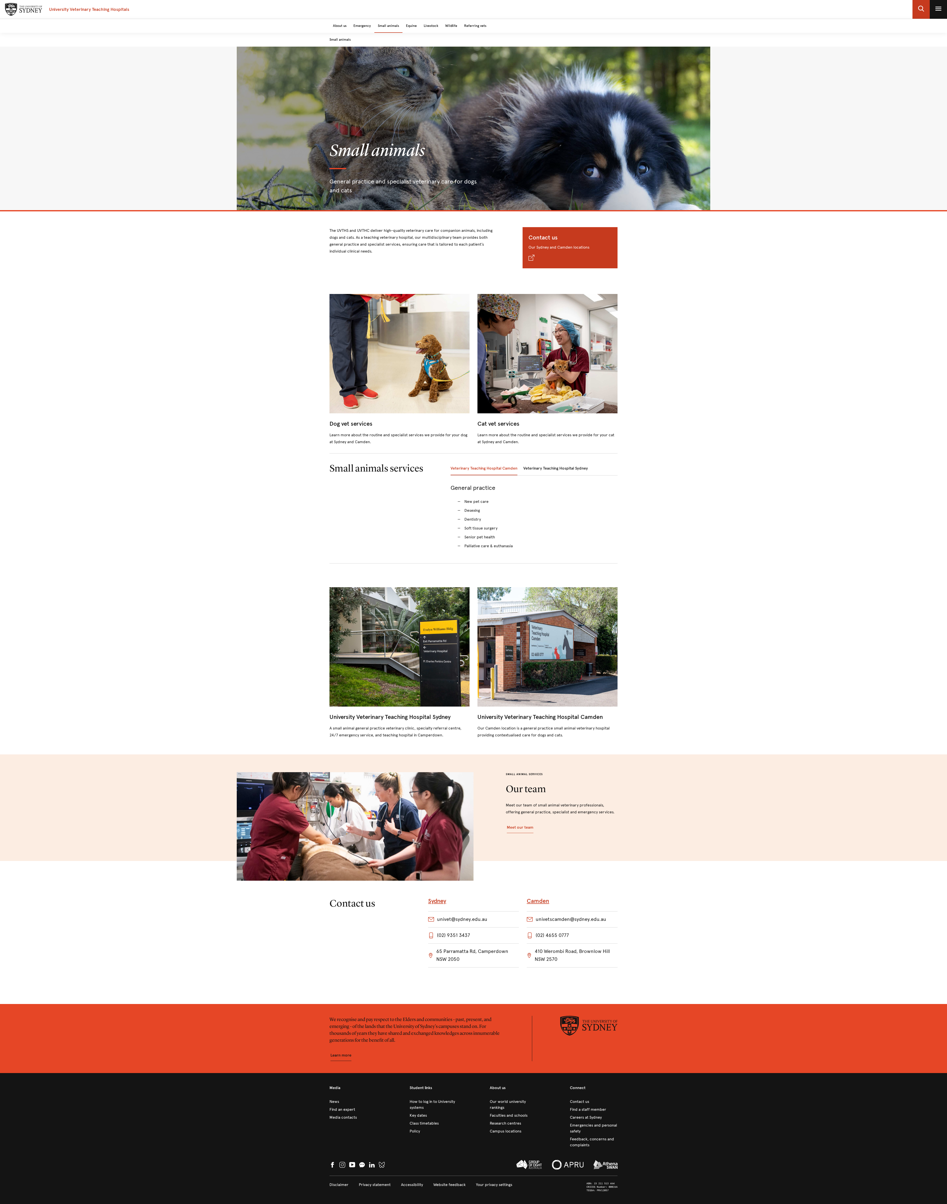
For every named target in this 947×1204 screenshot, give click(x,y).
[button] (921, 9)
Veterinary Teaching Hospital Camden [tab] (484, 468)
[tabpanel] (534, 519)
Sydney (437, 901)
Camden (538, 901)
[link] (399, 369)
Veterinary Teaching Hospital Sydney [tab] (555, 468)
